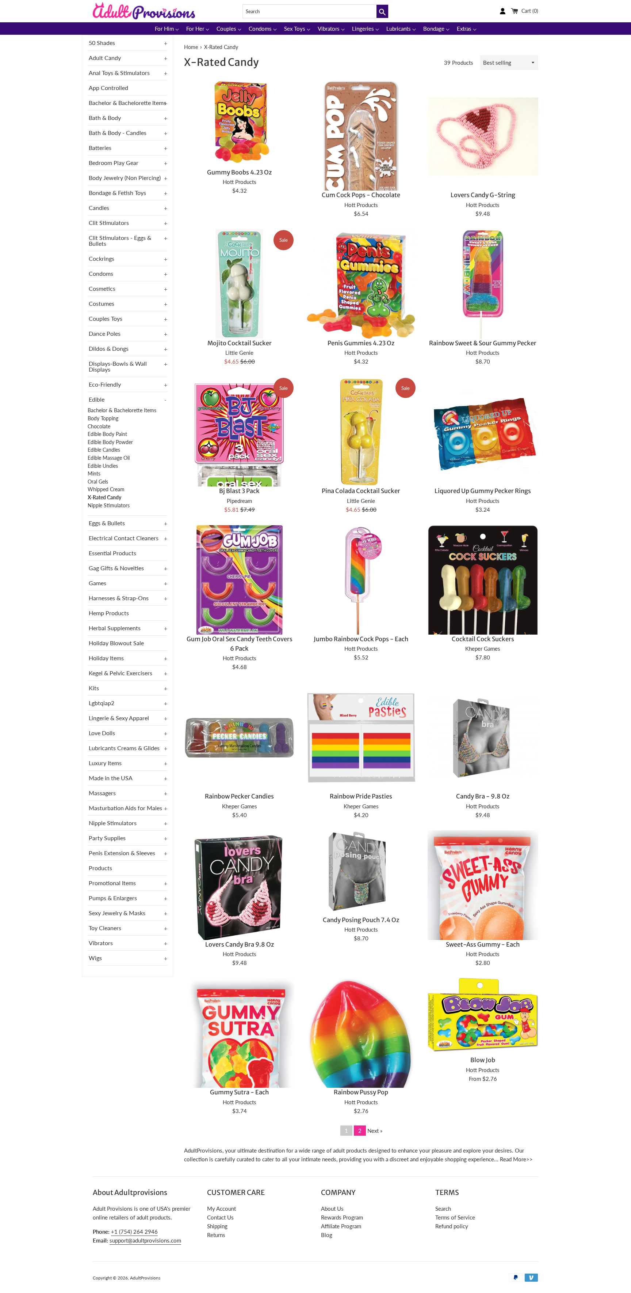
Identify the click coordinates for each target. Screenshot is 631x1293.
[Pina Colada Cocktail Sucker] (361, 432)
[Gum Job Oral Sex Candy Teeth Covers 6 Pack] (239, 580)
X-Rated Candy (104, 497)
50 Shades (102, 42)
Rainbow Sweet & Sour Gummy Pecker (482, 343)
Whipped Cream (106, 489)
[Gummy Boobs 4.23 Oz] (239, 122)
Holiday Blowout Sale (116, 642)
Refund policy (451, 1226)
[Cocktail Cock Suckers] (483, 592)
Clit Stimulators (109, 222)
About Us (332, 1208)
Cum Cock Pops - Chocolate (361, 195)
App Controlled (108, 87)
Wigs (95, 957)
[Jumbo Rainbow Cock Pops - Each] (361, 580)
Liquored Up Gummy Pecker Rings (483, 491)
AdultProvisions (145, 1278)
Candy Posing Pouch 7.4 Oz (361, 920)
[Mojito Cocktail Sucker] (239, 284)
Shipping (217, 1226)
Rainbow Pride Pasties (361, 796)
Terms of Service (455, 1217)
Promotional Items (112, 882)
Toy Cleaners (105, 927)
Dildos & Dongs (109, 348)
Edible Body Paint (107, 434)
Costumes (101, 303)
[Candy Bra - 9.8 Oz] (483, 737)
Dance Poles (105, 333)
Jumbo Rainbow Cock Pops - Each (361, 639)
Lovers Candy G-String (483, 195)
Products (100, 867)
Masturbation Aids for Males (125, 807)
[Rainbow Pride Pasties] (361, 737)
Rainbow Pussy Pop (361, 1092)
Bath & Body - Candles (117, 132)
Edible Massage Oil (109, 458)
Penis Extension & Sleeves (122, 852)
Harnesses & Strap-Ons (119, 597)
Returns (216, 1235)
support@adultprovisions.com (145, 1240)
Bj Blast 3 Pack (239, 491)
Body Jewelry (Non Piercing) (125, 177)
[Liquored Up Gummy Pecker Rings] (483, 432)
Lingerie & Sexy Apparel (119, 717)
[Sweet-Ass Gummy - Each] (483, 904)
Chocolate (99, 426)
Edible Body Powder (110, 442)
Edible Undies (103, 466)
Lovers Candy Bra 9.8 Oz (239, 944)
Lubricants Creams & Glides (124, 747)
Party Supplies (107, 837)
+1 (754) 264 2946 (134, 1231)
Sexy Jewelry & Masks (117, 912)
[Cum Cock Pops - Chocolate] (361, 190)
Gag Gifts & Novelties (116, 567)
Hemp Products (109, 612)
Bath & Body (105, 117)
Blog (326, 1235)
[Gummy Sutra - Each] (239, 1049)
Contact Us (220, 1217)
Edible (96, 399)
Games (97, 582)
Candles (99, 207)
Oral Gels (98, 482)
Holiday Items (106, 657)
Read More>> (516, 1159)
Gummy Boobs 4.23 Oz (239, 172)
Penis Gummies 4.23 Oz (361, 343)
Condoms (101, 273)
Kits (94, 687)
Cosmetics (102, 288)
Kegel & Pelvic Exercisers (120, 672)
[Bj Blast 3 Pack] (239, 486)
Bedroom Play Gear (113, 162)
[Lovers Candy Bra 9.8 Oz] (239, 889)
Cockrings (101, 258)
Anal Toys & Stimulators (119, 72)
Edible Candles (104, 450)
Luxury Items (105, 762)
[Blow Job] (483, 1015)
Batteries (100, 147)
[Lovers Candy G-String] (483, 136)
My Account (221, 1208)
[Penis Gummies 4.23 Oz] (361, 284)
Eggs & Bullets (107, 522)
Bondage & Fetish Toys (117, 192)
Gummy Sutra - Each (239, 1092)
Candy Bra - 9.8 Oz (482, 796)
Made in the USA (111, 777)
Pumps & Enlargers (113, 897)
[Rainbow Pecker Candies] (239, 737)
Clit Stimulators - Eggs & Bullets (120, 240)
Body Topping (103, 418)
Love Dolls (102, 732)
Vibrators (101, 942)
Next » (374, 1130)
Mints (94, 474)
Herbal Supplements (115, 627)
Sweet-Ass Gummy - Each (483, 944)
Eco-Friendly (105, 384)
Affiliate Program (341, 1226)
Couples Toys (105, 318)
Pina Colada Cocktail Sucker (361, 491)
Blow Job (482, 1060)
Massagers (102, 792)
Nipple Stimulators (109, 505)
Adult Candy (105, 57)
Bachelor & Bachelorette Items (127, 102)
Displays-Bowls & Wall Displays (118, 366)
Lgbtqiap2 (101, 702)
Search (443, 1208)
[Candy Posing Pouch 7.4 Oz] (361, 871)
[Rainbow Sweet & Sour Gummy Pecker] (483, 284)
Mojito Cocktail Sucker (239, 343)
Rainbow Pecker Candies (239, 796)
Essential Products (112, 552)
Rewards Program (342, 1217)
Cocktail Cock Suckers (483, 639)
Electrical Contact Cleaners (123, 537)
